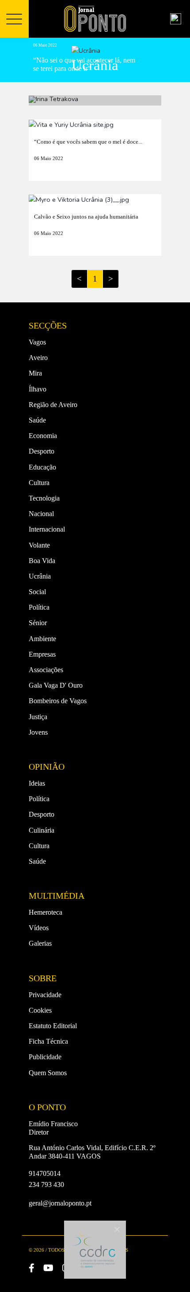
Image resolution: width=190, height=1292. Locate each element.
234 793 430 (46, 1184)
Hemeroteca (45, 912)
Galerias (40, 943)
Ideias (37, 783)
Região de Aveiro (53, 404)
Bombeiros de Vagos (58, 701)
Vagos (37, 342)
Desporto (41, 451)
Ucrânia (40, 576)
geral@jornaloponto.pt (60, 1203)
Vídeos (39, 928)
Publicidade (45, 1057)
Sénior (38, 622)
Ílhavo (37, 389)
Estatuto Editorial (53, 1026)
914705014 (45, 1173)
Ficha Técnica (48, 1041)
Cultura (39, 482)
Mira (35, 373)
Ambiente (42, 638)
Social (37, 591)
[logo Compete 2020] (93, 1250)
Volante (39, 545)
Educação (42, 467)
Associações (46, 669)
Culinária (41, 830)
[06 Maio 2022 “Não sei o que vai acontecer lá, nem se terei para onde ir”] (95, 100)
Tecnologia (44, 498)
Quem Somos (48, 1073)
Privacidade (45, 994)
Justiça (38, 716)
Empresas (42, 654)
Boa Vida (42, 560)
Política (39, 607)
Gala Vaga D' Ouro (56, 685)
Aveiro (38, 357)
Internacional (47, 529)
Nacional (41, 513)
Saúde (37, 420)
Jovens (38, 732)
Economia (43, 435)
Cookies (40, 1010)
